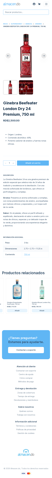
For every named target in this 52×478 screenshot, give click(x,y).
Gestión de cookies (26, 433)
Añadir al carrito (32, 163)
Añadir (15, 311)
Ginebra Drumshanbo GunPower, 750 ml (12, 303)
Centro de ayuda (26, 374)
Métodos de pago (26, 381)
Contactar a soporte (26, 350)
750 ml (27, 254)
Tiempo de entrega (26, 396)
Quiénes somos (26, 411)
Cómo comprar (26, 378)
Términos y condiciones (26, 426)
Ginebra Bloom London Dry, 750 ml (39, 303)
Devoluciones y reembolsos (26, 400)
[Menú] (46, 4)
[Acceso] (34, 4)
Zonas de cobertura (26, 392)
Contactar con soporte (26, 370)
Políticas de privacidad (26, 429)
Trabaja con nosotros (26, 415)
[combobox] (26, 12)
